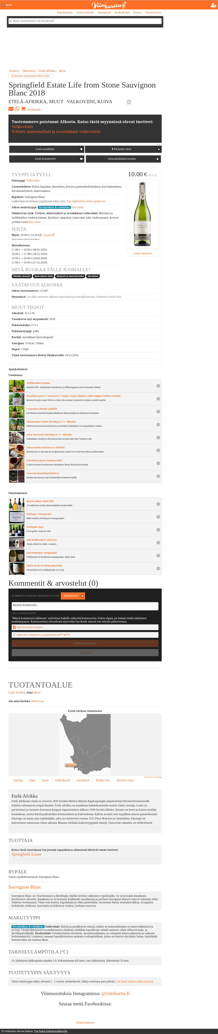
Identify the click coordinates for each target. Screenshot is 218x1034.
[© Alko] (142, 214)
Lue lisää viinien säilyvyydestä (134, 981)
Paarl (45, 780)
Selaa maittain (85, 12)
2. (81, 768)
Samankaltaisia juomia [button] (121, 158)
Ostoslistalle (33, 109)
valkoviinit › (29, 70)
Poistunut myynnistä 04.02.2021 (31, 75)
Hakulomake (65, 12)
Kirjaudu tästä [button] (122, 149)
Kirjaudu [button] (71, 595)
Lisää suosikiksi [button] (44, 149)
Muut (62, 70)
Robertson (37, 701)
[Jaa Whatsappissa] (17, 108)
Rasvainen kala (43, 276)
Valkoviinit (22, 126)
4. (77, 767)
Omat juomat (153, 12)
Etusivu (13, 70)
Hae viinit (77, 207)
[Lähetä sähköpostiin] (11, 108)
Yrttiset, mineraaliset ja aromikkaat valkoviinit (56, 131)
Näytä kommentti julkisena (30, 627)
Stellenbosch (62, 780)
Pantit (48, 235)
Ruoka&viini (122, 12)
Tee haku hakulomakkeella (50, 1031)
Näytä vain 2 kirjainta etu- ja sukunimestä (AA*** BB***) (43, 635)
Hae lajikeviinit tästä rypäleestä (86, 201)
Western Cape (125, 780)
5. (76, 756)
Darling (18, 780)
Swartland (83, 780)
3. (79, 764)
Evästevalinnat (85, 1022)
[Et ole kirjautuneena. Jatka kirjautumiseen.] (214, 5)
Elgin (32, 780)
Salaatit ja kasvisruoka (70, 276)
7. (90, 762)
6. (81, 772)
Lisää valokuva (142, 253)
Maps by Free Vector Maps (153, 777)
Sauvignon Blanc (24, 886)
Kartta (137, 12)
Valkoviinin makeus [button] (129, 102)
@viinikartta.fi (115, 993)
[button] (7, 5)
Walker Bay (103, 780)
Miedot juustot (21, 276)
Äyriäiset (93, 276)
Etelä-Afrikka (47, 70)
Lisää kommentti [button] (45, 158)
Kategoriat (104, 12)
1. (74, 761)
